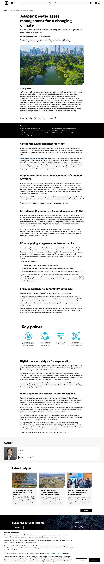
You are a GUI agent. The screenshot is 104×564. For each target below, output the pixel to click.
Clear (79, 3)
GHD (7, 3)
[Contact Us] (91, 3)
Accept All (94, 560)
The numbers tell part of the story (32, 158)
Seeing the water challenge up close (31, 128)
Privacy (50, 553)
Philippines (32, 40)
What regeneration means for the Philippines (64, 132)
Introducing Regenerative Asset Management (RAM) (35, 132)
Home (5, 10)
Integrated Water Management (44, 40)
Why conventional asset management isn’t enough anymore (36, 130)
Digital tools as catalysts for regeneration (63, 130)
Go (83, 3)
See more (86, 510)
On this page (24, 126)
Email (30, 457)
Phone (21, 457)
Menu (15, 3)
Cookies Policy (13, 550)
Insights (11, 10)
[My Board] (88, 3)
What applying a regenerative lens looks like (33, 135)
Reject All (81, 560)
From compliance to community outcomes (64, 128)
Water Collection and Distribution (58, 40)
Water (67, 40)
